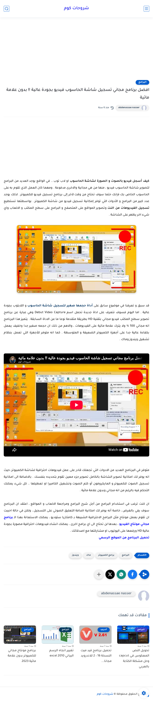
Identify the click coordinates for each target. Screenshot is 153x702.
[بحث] (6, 9)
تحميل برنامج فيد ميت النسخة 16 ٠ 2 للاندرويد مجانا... (96, 656)
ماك (88, 555)
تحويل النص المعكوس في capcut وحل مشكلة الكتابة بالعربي (134, 658)
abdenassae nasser (129, 107)
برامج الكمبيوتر (106, 555)
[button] (132, 574)
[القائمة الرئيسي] (146, 9)
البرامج (142, 82)
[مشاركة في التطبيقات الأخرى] (99, 574)
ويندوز (75, 555)
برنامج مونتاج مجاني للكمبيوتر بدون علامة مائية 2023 (22, 656)
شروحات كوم (76, 8)
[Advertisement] (76, 51)
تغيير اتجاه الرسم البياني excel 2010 (61, 653)
